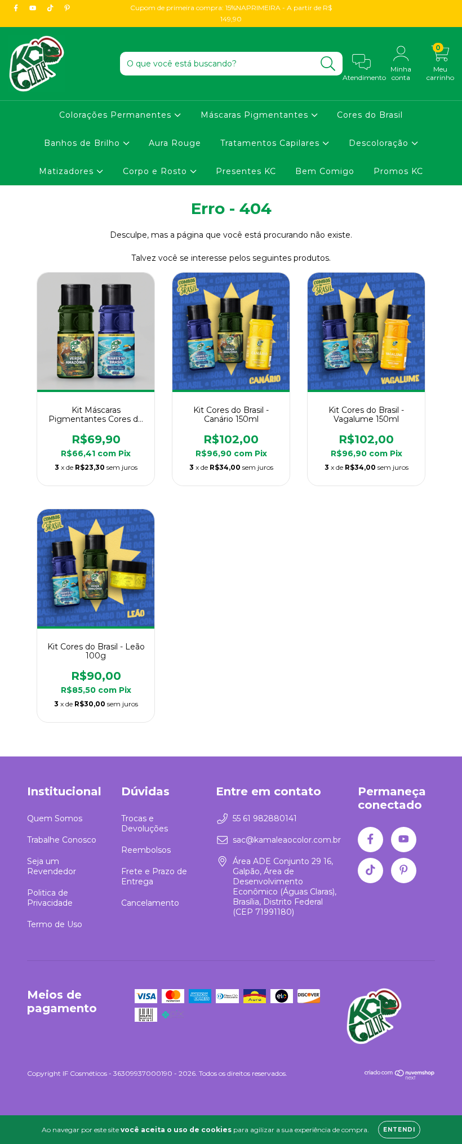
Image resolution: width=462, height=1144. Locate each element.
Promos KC (398, 171)
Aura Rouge (175, 143)
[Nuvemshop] (400, 1077)
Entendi (399, 1129)
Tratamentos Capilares (271, 143)
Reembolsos (146, 850)
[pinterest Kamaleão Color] (67, 8)
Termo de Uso (54, 924)
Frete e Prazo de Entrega (154, 876)
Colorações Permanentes (116, 115)
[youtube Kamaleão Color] (33, 8)
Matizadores (67, 171)
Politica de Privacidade (50, 898)
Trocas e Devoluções (144, 823)
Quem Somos (54, 818)
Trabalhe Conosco (61, 840)
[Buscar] (328, 64)
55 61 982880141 (265, 818)
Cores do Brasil (370, 115)
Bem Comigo (324, 171)
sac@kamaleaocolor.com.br (287, 840)
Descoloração (380, 143)
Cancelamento (150, 903)
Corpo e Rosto (156, 171)
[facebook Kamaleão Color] (16, 8)
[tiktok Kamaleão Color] (51, 8)
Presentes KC (246, 171)
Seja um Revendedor (51, 866)
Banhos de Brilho (83, 143)
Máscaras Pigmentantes (256, 115)
